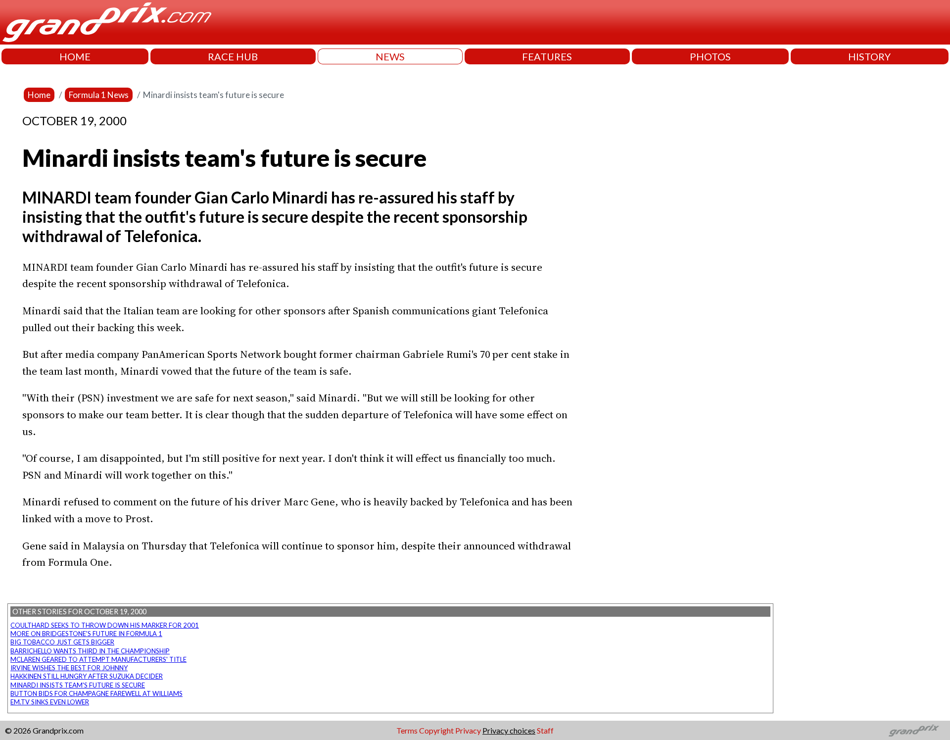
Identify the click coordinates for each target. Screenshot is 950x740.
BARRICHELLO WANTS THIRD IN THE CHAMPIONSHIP (90, 651)
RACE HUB (233, 56)
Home (39, 95)
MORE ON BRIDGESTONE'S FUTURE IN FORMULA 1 (86, 634)
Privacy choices (508, 730)
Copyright (436, 730)
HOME (75, 56)
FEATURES (547, 56)
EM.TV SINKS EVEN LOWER (49, 702)
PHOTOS (710, 56)
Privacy (468, 730)
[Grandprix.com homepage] (914, 731)
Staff (545, 730)
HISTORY (869, 56)
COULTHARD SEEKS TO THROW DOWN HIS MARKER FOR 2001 (104, 625)
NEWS (390, 56)
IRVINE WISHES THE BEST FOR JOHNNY (69, 668)
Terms (407, 730)
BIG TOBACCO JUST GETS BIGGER (62, 642)
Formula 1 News (99, 95)
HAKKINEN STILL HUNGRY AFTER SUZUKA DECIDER (86, 676)
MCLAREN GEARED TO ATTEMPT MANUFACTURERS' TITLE (98, 659)
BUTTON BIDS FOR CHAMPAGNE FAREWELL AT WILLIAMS (96, 693)
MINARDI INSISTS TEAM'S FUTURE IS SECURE (77, 685)
